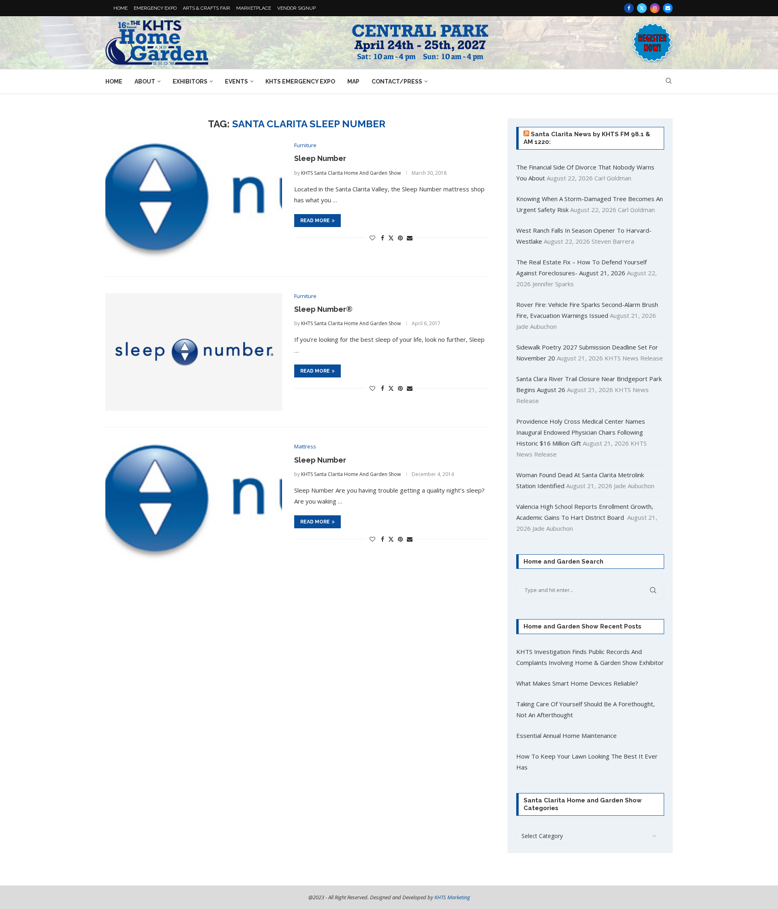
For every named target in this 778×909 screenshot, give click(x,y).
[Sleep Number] (193, 201)
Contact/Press (397, 81)
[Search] (669, 82)
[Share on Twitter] (391, 238)
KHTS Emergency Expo (300, 81)
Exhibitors (190, 81)
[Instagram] (655, 8)
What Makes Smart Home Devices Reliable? (577, 683)
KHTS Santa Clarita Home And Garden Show (351, 172)
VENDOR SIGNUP (296, 8)
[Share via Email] (410, 238)
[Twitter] (642, 8)
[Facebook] (629, 8)
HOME (120, 8)
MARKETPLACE (253, 8)
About (145, 81)
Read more (315, 220)
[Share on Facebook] (382, 238)
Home (113, 81)
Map (353, 81)
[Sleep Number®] (193, 352)
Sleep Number (320, 158)
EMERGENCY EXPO (155, 8)
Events (236, 81)
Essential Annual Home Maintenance (566, 735)
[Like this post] (372, 238)
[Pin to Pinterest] (400, 238)
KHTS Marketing (452, 897)
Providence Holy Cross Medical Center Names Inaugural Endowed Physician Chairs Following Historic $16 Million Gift (580, 432)
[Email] (668, 8)
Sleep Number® (323, 309)
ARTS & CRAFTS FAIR (206, 8)
